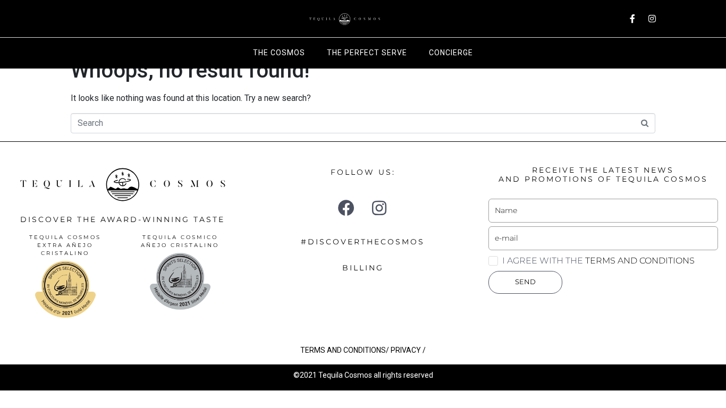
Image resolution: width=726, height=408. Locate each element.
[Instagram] (652, 18)
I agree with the (598, 261)
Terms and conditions (640, 261)
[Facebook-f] (632, 18)
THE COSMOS (279, 52)
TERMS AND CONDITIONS (343, 350)
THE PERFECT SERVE (367, 52)
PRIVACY (406, 350)
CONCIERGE (451, 52)
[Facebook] (346, 208)
